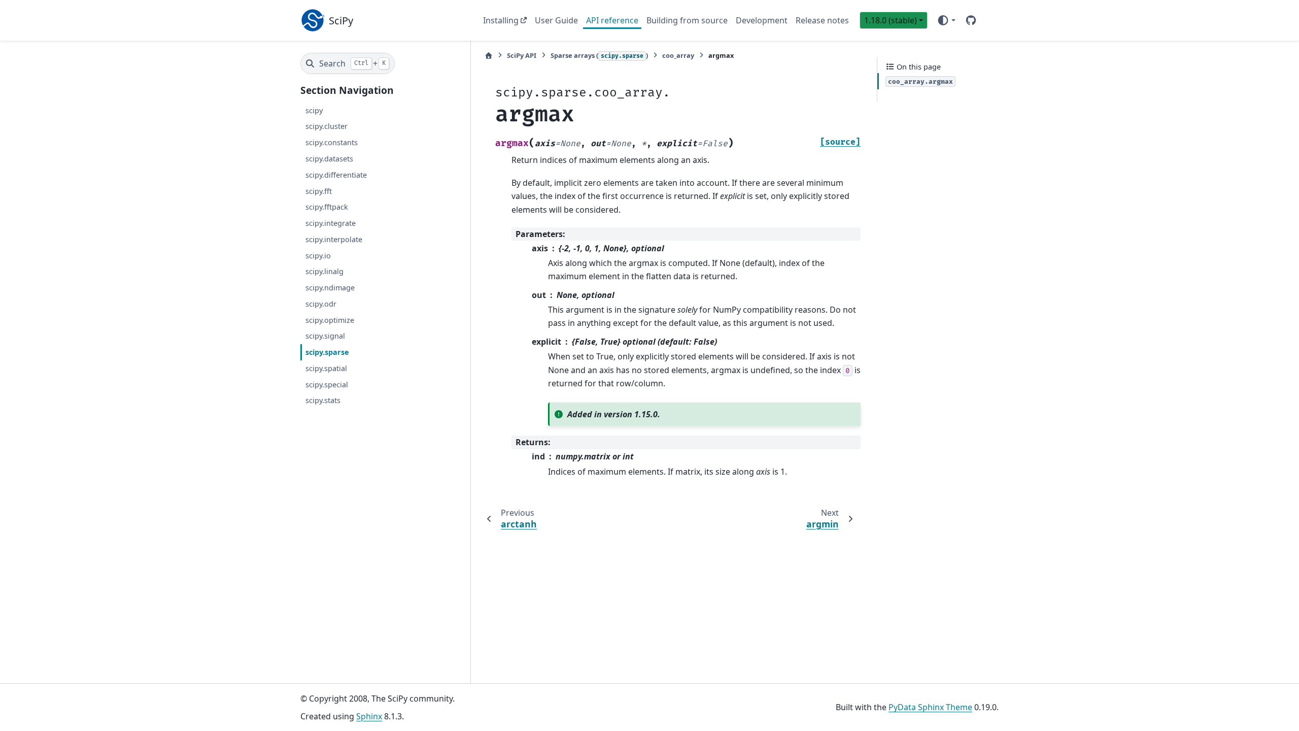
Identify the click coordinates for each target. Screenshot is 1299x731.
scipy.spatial (326, 368)
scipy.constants (331, 142)
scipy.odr (320, 304)
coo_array (678, 55)
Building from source (687, 20)
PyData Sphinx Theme (930, 707)
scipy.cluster (326, 126)
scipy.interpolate (333, 239)
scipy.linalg (324, 271)
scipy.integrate (330, 223)
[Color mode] (946, 20)
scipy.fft (318, 191)
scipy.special (326, 384)
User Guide (556, 20)
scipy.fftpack (326, 207)
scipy (314, 110)
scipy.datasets (329, 158)
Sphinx (369, 716)
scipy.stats (322, 400)
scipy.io (318, 255)
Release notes (822, 20)
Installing (501, 20)
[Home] (489, 55)
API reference (612, 20)
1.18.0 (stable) (890, 20)
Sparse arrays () (599, 55)
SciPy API (521, 55)
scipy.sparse (327, 352)
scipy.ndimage (330, 287)
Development (762, 20)
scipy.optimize (329, 320)
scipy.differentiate (336, 175)
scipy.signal (325, 336)
